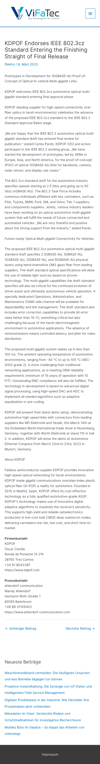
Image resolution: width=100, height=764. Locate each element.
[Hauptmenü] (90, 13)
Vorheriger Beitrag (20, 628)
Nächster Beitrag (80, 628)
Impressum (50, 754)
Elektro (10, 64)
